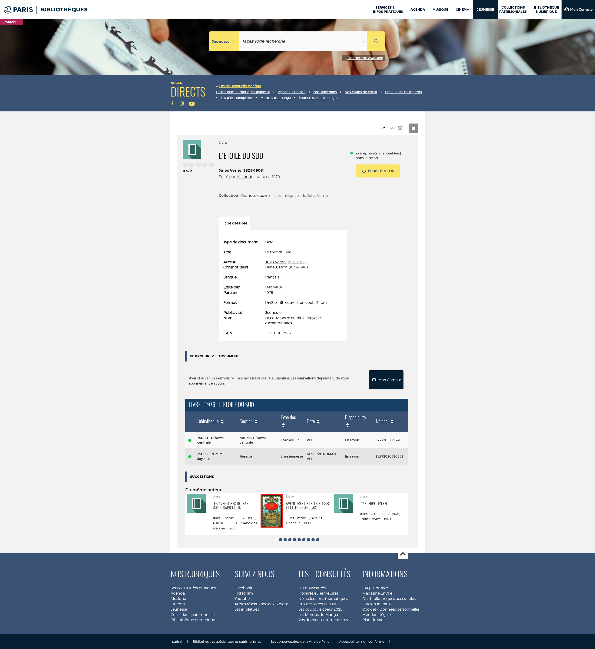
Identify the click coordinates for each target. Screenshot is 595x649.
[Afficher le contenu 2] (280, 539)
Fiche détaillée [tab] (234, 223)
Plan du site (372, 620)
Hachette (244, 176)
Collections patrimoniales (193, 614)
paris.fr (177, 641)
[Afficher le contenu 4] (289, 539)
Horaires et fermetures (318, 593)
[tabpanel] (282, 288)
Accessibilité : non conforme (361, 641)
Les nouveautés (312, 588)
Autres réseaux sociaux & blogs (261, 604)
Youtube (242, 598)
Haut (403, 554)
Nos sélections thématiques (323, 598)
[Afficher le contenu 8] (308, 539)
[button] (578, 9)
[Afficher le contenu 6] (299, 539)
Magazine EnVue (377, 593)
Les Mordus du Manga (318, 614)
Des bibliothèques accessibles (389, 598)
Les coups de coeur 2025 (320, 609)
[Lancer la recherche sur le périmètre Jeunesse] (376, 41)
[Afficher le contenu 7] (303, 539)
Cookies (369, 609)
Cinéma (178, 604)
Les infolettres (247, 609)
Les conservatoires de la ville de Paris (300, 641)
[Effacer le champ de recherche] (364, 41)
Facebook (243, 588)
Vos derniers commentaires (323, 620)
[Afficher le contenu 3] (285, 539)
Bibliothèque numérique (193, 620)
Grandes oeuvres (256, 195)
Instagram (244, 593)
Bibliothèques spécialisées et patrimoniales (227, 641)
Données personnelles (400, 609)
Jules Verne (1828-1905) (241, 170)
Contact (380, 588)
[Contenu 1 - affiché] (276, 539)
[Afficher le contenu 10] (317, 539)
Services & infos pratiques (193, 588)
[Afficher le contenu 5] (294, 539)
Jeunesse (179, 609)
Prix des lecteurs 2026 (317, 604)
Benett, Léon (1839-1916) (286, 267)
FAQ (366, 588)
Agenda (178, 593)
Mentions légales (377, 614)
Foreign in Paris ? (377, 604)
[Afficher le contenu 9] (313, 539)
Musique (178, 598)
